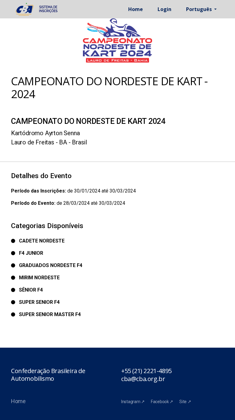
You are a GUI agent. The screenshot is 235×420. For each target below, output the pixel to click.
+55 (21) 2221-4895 (146, 371)
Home (135, 9)
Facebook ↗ (162, 401)
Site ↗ (185, 401)
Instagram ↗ (133, 401)
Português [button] (199, 9)
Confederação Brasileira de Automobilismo (48, 374)
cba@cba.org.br (143, 379)
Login (164, 9)
